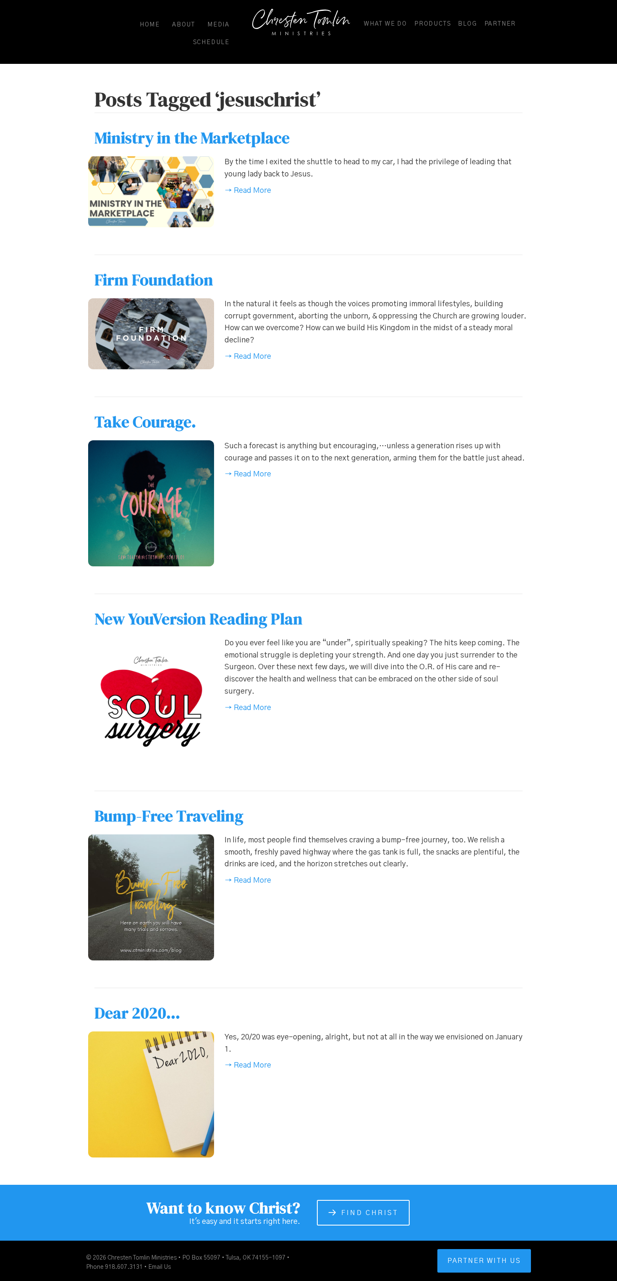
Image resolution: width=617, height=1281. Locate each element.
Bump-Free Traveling (168, 816)
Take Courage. (145, 422)
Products (432, 24)
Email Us (159, 1267)
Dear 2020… (137, 1013)
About (183, 25)
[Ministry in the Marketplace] (151, 191)
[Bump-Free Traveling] (151, 897)
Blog (467, 24)
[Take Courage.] (151, 503)
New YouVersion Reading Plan (198, 619)
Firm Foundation (153, 280)
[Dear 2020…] (151, 1094)
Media (218, 25)
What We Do (385, 24)
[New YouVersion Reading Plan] (151, 700)
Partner (500, 24)
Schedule (211, 42)
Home (150, 25)
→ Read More (248, 191)
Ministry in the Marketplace (192, 138)
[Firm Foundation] (151, 333)
